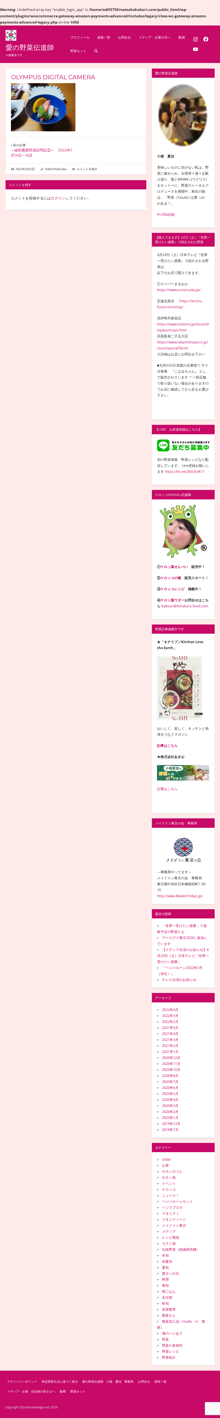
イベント (169, 1183)
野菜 (165, 1339)
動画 (182, 37)
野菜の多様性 (172, 1345)
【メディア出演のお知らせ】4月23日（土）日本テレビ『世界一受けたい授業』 (183, 955)
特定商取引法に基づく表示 (60, 1382)
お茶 (165, 1165)
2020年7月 (170, 1081)
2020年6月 (170, 1087)
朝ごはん (169, 1291)
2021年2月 (170, 1045)
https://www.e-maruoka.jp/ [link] (178, 289)
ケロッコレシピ (172, 589)
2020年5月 (170, 1093)
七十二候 (169, 1243)
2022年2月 (170, 1021)
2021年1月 (170, 1051)
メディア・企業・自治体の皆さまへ (31, 1391)
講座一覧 (103, 37)
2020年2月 (170, 1111)
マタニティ (170, 1213)
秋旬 (165, 1303)
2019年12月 (171, 1123)
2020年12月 (171, 1057)
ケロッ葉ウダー (172, 600)
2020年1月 (170, 1117)
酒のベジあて (172, 1333)
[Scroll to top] (212, 1410)
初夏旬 (167, 1261)
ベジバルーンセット (177, 1201)
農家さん (169, 1315)
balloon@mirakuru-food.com (184, 606)
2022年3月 (170, 1015)
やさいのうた (172, 1171)
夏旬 (165, 1267)
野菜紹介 (169, 1357)
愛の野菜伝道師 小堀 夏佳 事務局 (107, 1382)
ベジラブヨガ (172, 1207)
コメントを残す (87, 169)
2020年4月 (170, 1099)
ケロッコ (169, 1189)
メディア (169, 1231)
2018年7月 (170, 1129)
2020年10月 (171, 1069)
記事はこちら (167, 745)
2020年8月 (170, 1075)
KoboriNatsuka (55, 169)
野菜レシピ (170, 1351)
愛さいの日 (170, 1273)
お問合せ (124, 37)
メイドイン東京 (174, 1225)
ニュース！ (170, 1195)
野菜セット (78, 51)
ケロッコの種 (170, 577)
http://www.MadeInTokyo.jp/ (180, 896)
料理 (165, 1279)
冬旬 (165, 1255)
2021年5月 (170, 1027)
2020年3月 (170, 1105)
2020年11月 (171, 1063)
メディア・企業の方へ (155, 37)
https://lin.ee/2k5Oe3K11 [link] (185, 471)
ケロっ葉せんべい (174, 566)
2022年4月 (170, 1009)
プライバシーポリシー (22, 1382)
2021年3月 (170, 1039)
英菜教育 (169, 1309)
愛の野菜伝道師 (30, 47)
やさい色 (169, 1177)
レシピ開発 (170, 1237)
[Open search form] (96, 50)
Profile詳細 (165, 214)
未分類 (167, 1297)
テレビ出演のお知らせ (179, 979)
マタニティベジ (174, 1219)
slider (166, 1159)
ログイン (58, 198)
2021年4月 (170, 1033)
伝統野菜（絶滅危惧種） (181, 1249)
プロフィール (80, 37)
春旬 (165, 1285)
